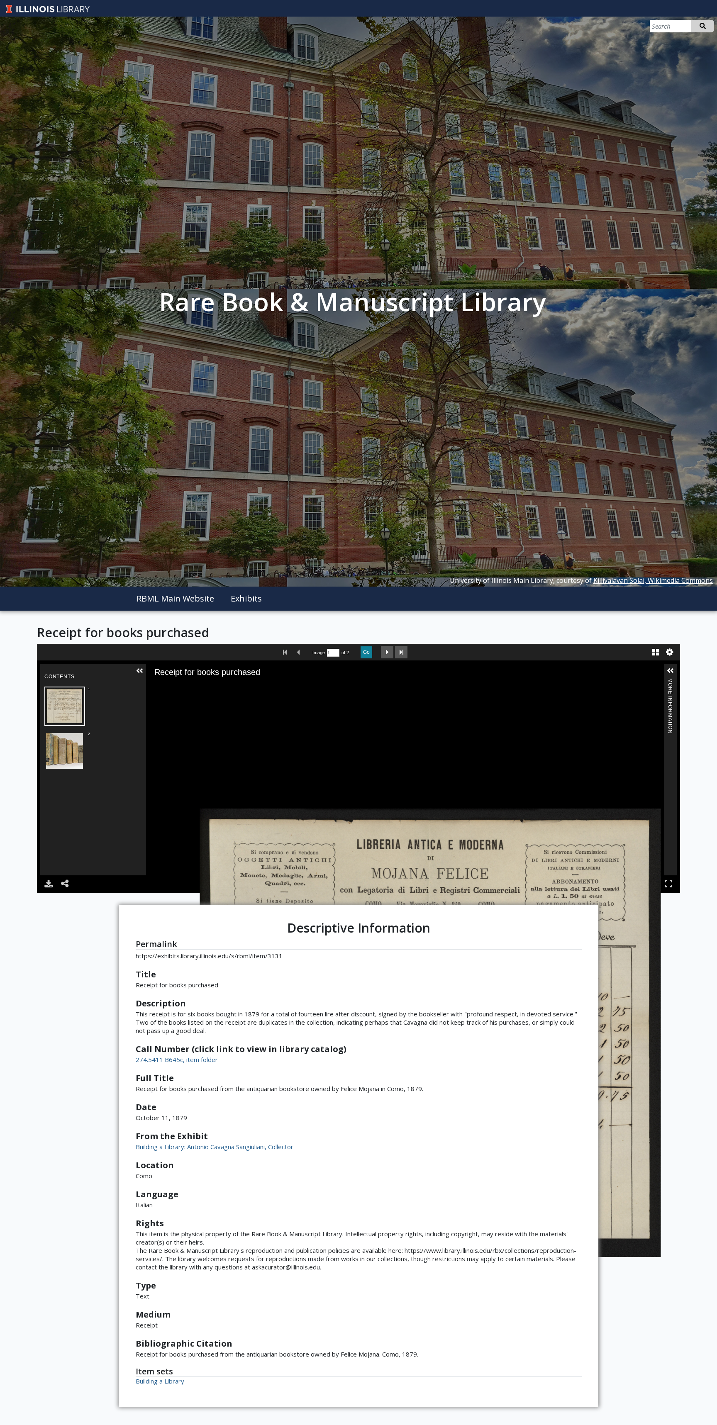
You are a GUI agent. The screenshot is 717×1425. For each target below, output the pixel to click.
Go (366, 652)
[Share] (65, 883)
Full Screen (668, 883)
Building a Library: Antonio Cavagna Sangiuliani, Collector (214, 1146)
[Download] (48, 883)
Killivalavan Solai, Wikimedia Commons (653, 580)
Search (702, 26)
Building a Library (160, 1381)
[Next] (679, 1032)
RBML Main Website (175, 598)
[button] (140, 671)
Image (318, 652)
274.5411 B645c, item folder (177, 1059)
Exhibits (246, 598)
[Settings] (670, 652)
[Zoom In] (180, 688)
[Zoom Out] (192, 688)
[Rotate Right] (203, 688)
